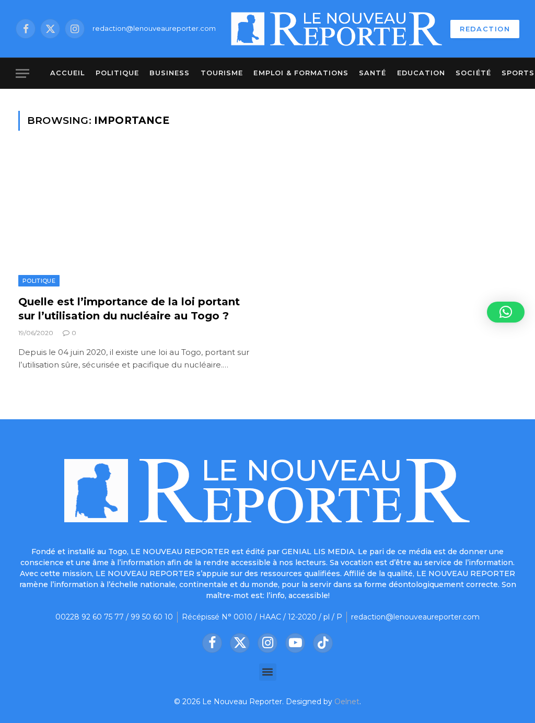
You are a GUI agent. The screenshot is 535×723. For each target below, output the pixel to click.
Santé (372, 73)
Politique (117, 73)
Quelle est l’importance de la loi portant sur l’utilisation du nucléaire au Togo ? (129, 308)
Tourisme (222, 73)
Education (421, 73)
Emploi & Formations (300, 73)
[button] (267, 672)
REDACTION (485, 29)
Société (473, 73)
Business (169, 73)
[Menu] (22, 73)
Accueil (67, 73)
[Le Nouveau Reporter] (337, 29)
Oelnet (346, 701)
